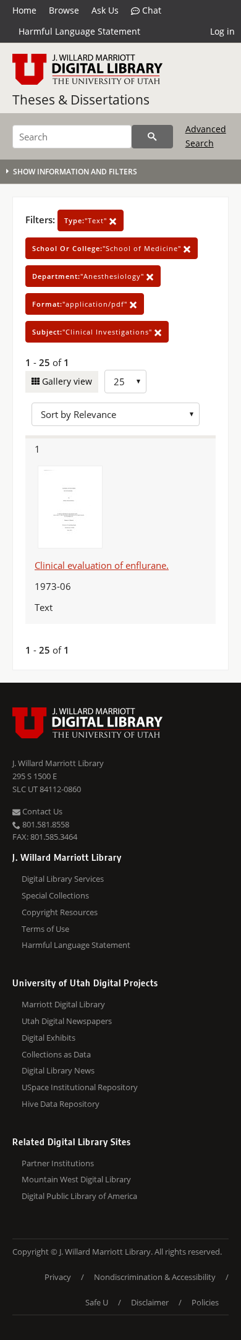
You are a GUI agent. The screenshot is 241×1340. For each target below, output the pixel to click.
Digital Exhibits (48, 1037)
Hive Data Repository (60, 1103)
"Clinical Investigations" (93, 331)
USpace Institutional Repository (80, 1087)
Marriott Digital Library (63, 1004)
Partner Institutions (58, 1163)
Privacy (57, 1276)
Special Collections (55, 895)
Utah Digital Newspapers (67, 1020)
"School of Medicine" (108, 248)
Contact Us (41, 811)
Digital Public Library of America (79, 1195)
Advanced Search (205, 135)
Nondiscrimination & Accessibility (155, 1276)
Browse (64, 10)
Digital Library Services (63, 878)
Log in (222, 31)
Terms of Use (45, 928)
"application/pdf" (81, 304)
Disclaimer (150, 1302)
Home (24, 10)
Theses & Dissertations (81, 99)
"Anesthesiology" (89, 276)
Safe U (96, 1302)
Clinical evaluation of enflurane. (102, 565)
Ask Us (105, 10)
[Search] (152, 136)
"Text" (86, 220)
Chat (150, 10)
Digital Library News (58, 1070)
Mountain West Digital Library (76, 1179)
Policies (205, 1302)
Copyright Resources (60, 912)
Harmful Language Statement (79, 31)
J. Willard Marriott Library (58, 763)
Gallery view (66, 381)
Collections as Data (56, 1054)
